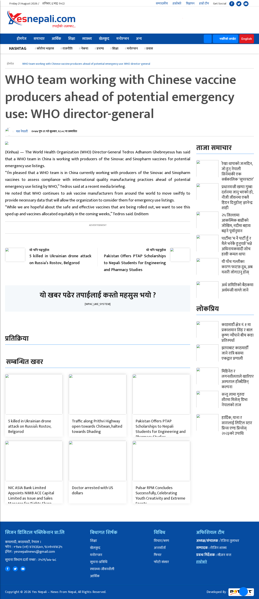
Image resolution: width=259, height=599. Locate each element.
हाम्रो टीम (204, 3)
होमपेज (22, 39)
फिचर (157, 555)
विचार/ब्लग (161, 541)
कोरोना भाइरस (45, 48)
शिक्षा (71, 39)
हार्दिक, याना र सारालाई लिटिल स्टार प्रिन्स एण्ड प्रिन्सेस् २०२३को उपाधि (237, 425)
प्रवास (149, 48)
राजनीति (67, 48)
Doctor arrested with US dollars (92, 490)
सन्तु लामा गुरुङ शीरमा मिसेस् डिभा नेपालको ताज (234, 399)
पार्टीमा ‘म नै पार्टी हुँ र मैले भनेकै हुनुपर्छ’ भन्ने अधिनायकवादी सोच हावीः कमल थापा (237, 246)
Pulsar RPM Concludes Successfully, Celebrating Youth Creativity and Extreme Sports (160, 495)
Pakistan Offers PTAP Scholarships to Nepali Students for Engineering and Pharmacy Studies (161, 429)
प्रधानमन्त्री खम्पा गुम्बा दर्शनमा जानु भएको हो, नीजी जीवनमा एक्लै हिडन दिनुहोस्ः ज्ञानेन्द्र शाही (237, 197)
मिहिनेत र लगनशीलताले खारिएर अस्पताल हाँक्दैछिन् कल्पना (238, 379)
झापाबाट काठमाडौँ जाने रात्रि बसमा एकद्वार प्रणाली (235, 353)
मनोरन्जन (122, 39)
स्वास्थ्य (87, 39)
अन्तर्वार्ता (160, 548)
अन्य (139, 39)
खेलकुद (104, 39)
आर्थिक (56, 39)
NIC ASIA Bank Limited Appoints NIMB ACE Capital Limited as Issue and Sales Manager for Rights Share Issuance (31, 498)
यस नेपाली (22, 131)
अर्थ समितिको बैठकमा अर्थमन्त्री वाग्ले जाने (237, 288)
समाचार (39, 39)
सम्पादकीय (162, 3)
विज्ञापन (190, 3)
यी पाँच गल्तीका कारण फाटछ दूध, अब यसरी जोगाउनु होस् (237, 267)
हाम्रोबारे (177, 3)
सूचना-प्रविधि (98, 562)
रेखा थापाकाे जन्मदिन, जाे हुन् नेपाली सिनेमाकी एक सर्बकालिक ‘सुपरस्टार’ (238, 171)
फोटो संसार (161, 562)
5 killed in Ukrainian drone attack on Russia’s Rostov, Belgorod (29, 426)
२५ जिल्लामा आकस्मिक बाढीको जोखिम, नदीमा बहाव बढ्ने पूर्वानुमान (236, 223)
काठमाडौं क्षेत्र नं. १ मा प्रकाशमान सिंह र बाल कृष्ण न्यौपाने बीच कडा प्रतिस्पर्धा (238, 332)
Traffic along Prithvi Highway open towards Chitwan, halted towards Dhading (97, 426)
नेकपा (84, 48)
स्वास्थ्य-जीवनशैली (102, 569)
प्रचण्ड (100, 48)
